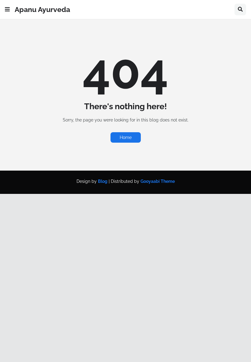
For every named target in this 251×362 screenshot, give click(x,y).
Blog (102, 181)
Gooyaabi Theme (157, 181)
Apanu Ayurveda (42, 9)
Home (126, 137)
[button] (7, 9)
